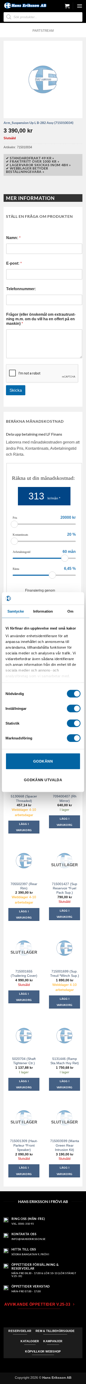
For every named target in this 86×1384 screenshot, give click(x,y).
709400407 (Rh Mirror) (64, 798)
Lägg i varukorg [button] (24, 827)
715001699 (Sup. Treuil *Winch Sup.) (64, 973)
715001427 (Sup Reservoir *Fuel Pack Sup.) (64, 888)
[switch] (74, 708)
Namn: (13, 238)
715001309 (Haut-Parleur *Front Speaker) (24, 1145)
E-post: (14, 263)
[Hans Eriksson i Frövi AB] (25, 5)
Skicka (16, 390)
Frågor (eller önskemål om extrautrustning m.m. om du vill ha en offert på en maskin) (40, 319)
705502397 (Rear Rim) (24, 886)
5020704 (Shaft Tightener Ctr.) (24, 1061)
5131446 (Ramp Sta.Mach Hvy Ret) (64, 1061)
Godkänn (43, 761)
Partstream (43, 30)
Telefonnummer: (21, 289)
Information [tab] (43, 611)
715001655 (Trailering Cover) (24, 973)
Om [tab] (70, 611)
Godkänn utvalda (43, 780)
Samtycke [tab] (15, 611)
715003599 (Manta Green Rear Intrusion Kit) (64, 1145)
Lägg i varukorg (65, 913)
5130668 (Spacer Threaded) (24, 798)
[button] (67, 6)
